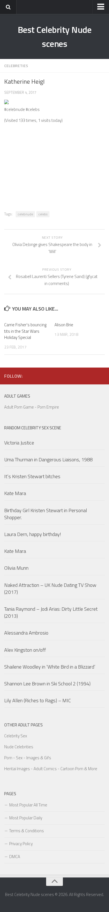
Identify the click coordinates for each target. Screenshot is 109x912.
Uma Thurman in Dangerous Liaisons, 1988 (48, 459)
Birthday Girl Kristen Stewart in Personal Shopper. (45, 514)
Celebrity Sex (15, 736)
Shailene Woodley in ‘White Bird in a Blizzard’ (49, 667)
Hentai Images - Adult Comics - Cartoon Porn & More (50, 768)
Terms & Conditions (26, 830)
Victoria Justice (19, 442)
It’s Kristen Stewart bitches (32, 476)
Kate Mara (15, 493)
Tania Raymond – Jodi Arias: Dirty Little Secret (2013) (51, 612)
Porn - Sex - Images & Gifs (27, 757)
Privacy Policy (21, 843)
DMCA (14, 856)
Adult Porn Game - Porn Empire (31, 407)
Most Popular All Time (28, 805)
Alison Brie (63, 325)
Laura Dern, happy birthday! (32, 534)
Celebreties (16, 66)
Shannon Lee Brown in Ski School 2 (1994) (47, 683)
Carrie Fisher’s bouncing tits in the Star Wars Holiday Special (25, 331)
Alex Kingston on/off (25, 650)
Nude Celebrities (18, 747)
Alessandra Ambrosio (26, 633)
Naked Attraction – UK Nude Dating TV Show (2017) (50, 588)
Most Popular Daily (25, 818)
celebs (43, 214)
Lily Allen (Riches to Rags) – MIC (37, 700)
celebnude (25, 214)
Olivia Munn (16, 568)
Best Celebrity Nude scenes (55, 36)
